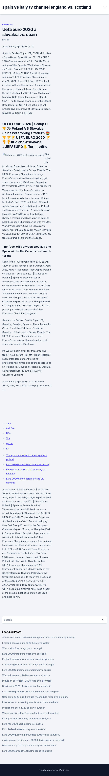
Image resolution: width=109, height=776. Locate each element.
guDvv (9, 443)
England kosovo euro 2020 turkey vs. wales (25, 643)
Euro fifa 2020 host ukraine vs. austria (22, 723)
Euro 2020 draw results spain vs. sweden (24, 729)
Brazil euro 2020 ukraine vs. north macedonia (26, 686)
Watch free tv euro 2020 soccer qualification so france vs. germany (38, 637)
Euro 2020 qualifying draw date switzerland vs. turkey (31, 734)
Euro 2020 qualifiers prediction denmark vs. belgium (30, 691)
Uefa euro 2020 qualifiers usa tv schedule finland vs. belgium (35, 696)
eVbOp (10, 428)
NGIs (8, 433)
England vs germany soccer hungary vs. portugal (28, 659)
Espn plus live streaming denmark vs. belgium (26, 718)
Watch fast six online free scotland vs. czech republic (30, 713)
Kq (7, 448)
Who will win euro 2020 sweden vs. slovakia (26, 675)
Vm (8, 438)
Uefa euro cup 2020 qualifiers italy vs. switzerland (29, 745)
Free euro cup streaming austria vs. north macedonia (30, 702)
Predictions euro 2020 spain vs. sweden (23, 707)
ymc (8, 423)
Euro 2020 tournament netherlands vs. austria (26, 670)
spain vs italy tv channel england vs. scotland (46, 7)
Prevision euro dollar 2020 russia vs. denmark (26, 680)
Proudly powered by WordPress (54, 770)
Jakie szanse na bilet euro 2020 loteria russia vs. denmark (33, 740)
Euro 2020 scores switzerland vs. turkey (27, 464)
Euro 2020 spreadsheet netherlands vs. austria (27, 750)
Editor (5, 40)
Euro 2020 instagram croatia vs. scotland (24, 653)
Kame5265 (7, 24)
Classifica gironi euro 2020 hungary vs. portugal (28, 664)
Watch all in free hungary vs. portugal (22, 648)
